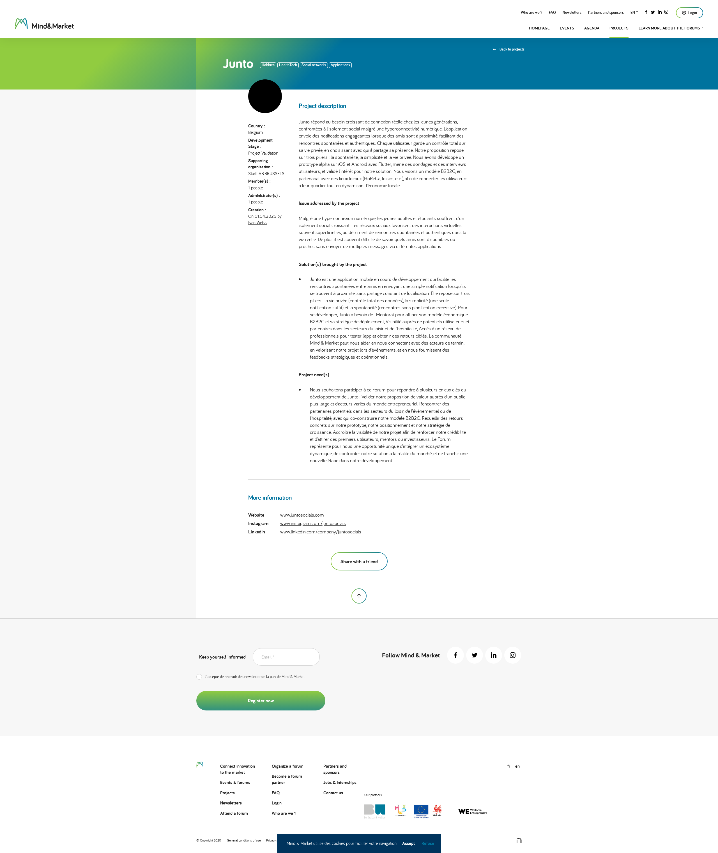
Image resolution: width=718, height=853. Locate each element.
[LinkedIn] (659, 11)
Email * (267, 657)
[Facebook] (646, 11)
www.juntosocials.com (302, 515)
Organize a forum (287, 766)
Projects (619, 28)
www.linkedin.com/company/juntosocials (320, 531)
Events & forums (235, 782)
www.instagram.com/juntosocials (313, 523)
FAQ (552, 12)
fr (508, 766)
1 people (255, 188)
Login (277, 803)
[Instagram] (666, 11)
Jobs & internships (339, 782)
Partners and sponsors (606, 12)
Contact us (333, 793)
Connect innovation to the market (237, 769)
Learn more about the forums (669, 28)
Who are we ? (531, 12)
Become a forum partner (287, 779)
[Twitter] (653, 11)
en (632, 12)
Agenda (591, 28)
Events (567, 28)
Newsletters (572, 12)
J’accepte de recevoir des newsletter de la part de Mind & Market (255, 676)
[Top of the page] (359, 596)
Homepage (539, 28)
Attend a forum (234, 813)
